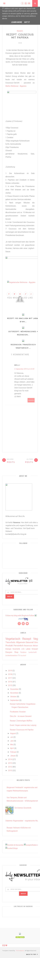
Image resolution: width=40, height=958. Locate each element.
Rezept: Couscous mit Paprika (21, 730)
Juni (11, 741)
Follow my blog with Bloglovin (17, 615)
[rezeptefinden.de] (31, 845)
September (14, 700)
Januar (12, 756)
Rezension (28, 646)
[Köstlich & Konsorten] (14, 845)
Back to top (31, 954)
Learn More (16, 22)
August (13, 733)
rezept (20, 31)
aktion (35, 646)
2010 (10, 770)
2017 (10, 678)
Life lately (25, 649)
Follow (31, 615)
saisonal (29, 642)
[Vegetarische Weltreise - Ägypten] (21, 282)
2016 (10, 682)
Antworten (31, 400)
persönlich (18, 645)
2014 (10, 759)
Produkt (9, 645)
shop (16, 652)
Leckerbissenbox (11, 655)
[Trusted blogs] (11, 848)
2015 (10, 685)
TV (19, 655)
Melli (17, 365)
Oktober (13, 696)
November (14, 693)
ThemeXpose (20, 950)
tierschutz (10, 642)
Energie (8, 649)
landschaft (32, 652)
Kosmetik (16, 649)
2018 (10, 674)
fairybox (23, 652)
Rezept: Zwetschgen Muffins (21, 721)
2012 (10, 767)
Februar (13, 752)
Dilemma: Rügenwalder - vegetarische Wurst (22, 821)
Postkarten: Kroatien (18, 712)
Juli (11, 737)
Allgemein (20, 642)
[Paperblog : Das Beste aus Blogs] (23, 620)
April (12, 748)
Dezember (14, 689)
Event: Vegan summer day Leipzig (23, 725)
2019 (10, 671)
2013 (10, 763)
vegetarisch (12, 638)
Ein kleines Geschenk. (23, 808)
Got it (27, 22)
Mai (11, 744)
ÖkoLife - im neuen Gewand (20, 716)
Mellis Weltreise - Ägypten (15, 86)
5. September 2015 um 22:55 (24, 369)
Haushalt (23, 655)
